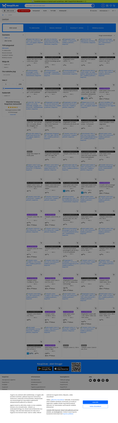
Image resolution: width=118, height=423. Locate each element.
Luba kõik (95, 402)
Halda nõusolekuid (95, 406)
